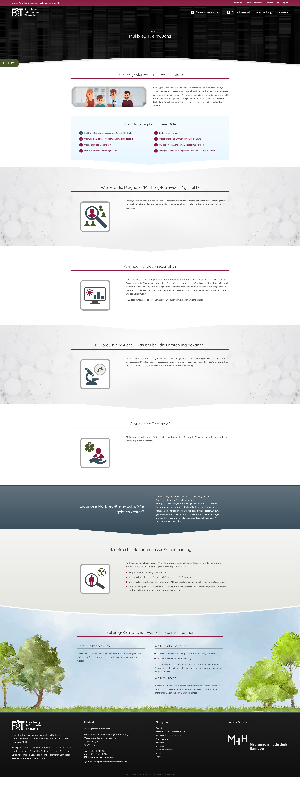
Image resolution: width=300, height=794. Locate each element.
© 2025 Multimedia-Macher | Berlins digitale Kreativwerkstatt (150, 774)
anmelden (167, 668)
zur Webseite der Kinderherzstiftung (174, 658)
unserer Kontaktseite (189, 692)
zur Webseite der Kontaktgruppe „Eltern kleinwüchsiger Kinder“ (187, 653)
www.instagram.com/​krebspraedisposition (107, 761)
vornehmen (160, 671)
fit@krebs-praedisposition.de (101, 757)
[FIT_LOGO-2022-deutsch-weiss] (25, 8)
